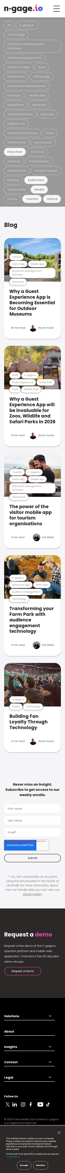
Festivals (37, 152)
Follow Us (11, 1096)
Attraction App (18, 67)
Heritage (13, 95)
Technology (16, 35)
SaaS (50, 133)
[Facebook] (33, 1106)
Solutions (11, 1016)
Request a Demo (22, 971)
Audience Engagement (24, 58)
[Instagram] (25, 1106)
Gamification (39, 161)
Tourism (32, 199)
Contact (11, 1062)
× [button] (58, 1132)
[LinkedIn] (16, 1106)
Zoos (41, 67)
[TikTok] (50, 1106)
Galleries (13, 161)
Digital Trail (16, 124)
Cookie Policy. (13, 1156)
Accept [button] (24, 1165)
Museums (39, 105)
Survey (12, 199)
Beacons (47, 114)
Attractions (16, 77)
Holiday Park (16, 171)
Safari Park (36, 180)
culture (52, 199)
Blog (10, 225)
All (9, 25)
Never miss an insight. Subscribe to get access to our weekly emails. (32, 789)
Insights (10, 1047)
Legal (8, 1077)
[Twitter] (8, 1106)
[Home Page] (23, 8)
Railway (13, 180)
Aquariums (15, 105)
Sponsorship (16, 190)
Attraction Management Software (25, 46)
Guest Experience (20, 114)
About (9, 1031)
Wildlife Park (16, 142)
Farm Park (14, 152)
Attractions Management (26, 86)
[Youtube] (41, 1106)
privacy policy (32, 894)
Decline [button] (40, 1165)
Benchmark (43, 142)
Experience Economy (22, 133)
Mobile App (37, 95)
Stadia (39, 190)
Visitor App (41, 77)
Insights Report (46, 171)
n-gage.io (27, 25)
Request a (28, 934)
